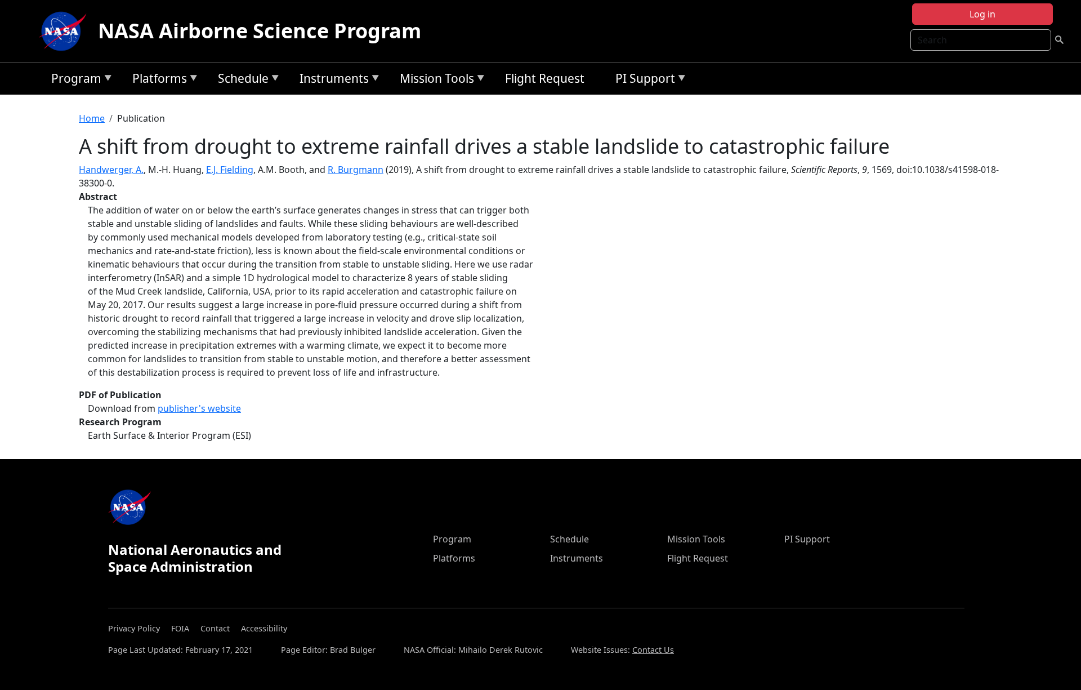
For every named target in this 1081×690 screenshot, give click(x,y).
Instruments (331, 80)
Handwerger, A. (111, 169)
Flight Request (544, 78)
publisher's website (199, 408)
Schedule (240, 80)
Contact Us (653, 649)
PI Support (642, 80)
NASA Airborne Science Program (259, 30)
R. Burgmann (355, 169)
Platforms (157, 80)
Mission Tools (434, 80)
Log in (982, 14)
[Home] (65, 31)
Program (73, 80)
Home (92, 118)
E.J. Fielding (229, 169)
